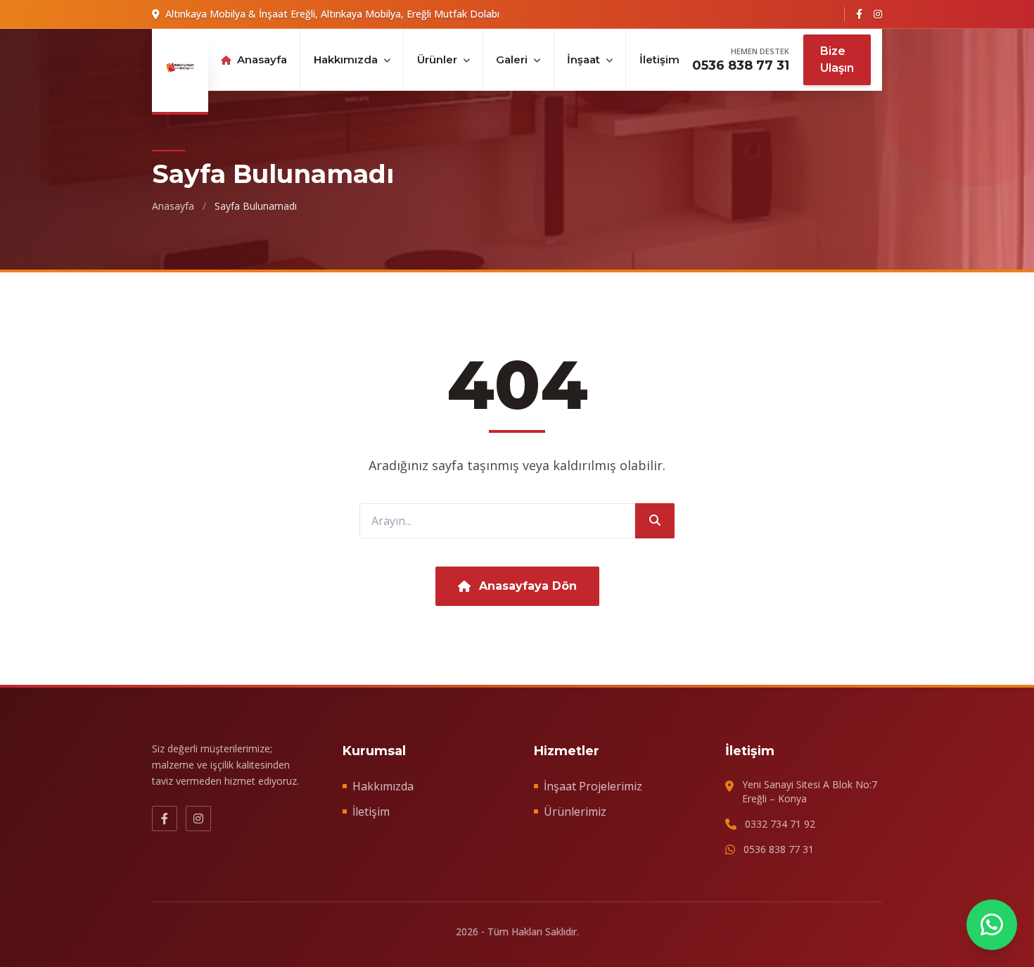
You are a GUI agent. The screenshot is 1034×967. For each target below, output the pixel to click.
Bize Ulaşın (837, 59)
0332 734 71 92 (780, 823)
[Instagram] (878, 14)
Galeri (512, 59)
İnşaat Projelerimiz (593, 786)
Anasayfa (262, 59)
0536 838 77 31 (740, 65)
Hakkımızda (346, 59)
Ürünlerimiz (575, 811)
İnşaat (583, 59)
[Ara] (655, 520)
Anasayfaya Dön (528, 586)
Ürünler (437, 59)
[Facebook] (859, 14)
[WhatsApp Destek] (991, 924)
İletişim (659, 59)
